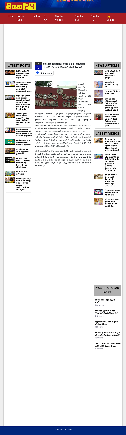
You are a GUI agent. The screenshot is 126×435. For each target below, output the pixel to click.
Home (10, 16)
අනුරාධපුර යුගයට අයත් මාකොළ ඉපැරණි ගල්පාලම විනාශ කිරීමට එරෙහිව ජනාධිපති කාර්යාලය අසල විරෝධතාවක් (23, 102)
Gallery (36, 16)
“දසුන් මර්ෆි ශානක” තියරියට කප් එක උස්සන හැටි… (112, 193)
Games (110, 20)
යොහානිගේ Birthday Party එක (111, 84)
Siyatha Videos (59, 18)
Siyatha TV (95, 18)
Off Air (45, 18)
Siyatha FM (79, 18)
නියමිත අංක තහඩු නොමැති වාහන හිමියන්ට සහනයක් (23, 142)
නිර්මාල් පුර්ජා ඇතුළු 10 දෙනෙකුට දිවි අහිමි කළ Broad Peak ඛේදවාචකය (23, 162)
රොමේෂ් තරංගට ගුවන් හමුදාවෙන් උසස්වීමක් (22, 151)
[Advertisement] (63, 41)
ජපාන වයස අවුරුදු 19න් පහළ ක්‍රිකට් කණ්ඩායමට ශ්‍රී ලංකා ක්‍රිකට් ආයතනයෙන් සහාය (24, 86)
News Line (20, 18)
